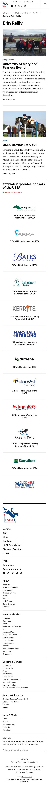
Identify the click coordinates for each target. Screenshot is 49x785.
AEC (4, 629)
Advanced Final (9, 632)
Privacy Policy (33, 762)
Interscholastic (8, 643)
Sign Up (7, 738)
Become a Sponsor (11, 193)
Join (5, 533)
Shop (5, 537)
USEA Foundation (12, 545)
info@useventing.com (24, 772)
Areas (5, 596)
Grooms (6, 671)
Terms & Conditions (18, 762)
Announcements (12, 569)
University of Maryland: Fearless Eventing (20, 65)
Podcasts (6, 727)
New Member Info (9, 685)
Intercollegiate (8, 640)
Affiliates (6, 598)
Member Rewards (9, 682)
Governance (7, 590)
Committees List (9, 604)
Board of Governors (10, 587)
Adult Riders (7, 674)
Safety (5, 707)
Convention (7, 665)
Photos (5, 721)
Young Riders (8, 676)
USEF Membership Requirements (15, 688)
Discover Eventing (12, 549)
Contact (7, 541)
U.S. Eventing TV (9, 724)
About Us (6, 585)
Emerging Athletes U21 (11, 679)
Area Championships (11, 648)
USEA (5, 13)
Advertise (6, 730)
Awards (6, 646)
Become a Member (12, 662)
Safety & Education (13, 695)
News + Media (20, 13)
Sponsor (6, 607)
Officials (6, 705)
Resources (8, 565)
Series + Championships (12, 626)
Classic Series (8, 637)
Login (6, 553)
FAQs (5, 561)
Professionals (8, 668)
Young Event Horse (10, 635)
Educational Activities (11, 702)
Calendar (6, 618)
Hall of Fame (7, 601)
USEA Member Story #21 (19, 144)
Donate (7, 529)
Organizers (7, 654)
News (36, 13)
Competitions (8, 60)
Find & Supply (27, 776)
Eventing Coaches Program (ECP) (15, 699)
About (6, 581)
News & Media (10, 715)
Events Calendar (11, 614)
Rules (5, 624)
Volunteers (7, 651)
